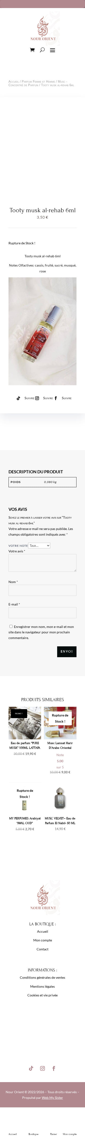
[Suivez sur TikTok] (18, 398)
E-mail (14, 604)
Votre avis (16, 551)
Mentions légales (42, 986)
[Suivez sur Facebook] (56, 398)
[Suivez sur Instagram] (37, 398)
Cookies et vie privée (42, 995)
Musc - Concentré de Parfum (37, 83)
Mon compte (42, 940)
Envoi (67, 651)
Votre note (18, 545)
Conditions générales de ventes (42, 977)
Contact (42, 949)
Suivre (29, 398)
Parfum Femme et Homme (38, 81)
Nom (13, 582)
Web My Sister (52, 1098)
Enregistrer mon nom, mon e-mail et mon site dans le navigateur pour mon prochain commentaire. (41, 632)
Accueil (13, 81)
